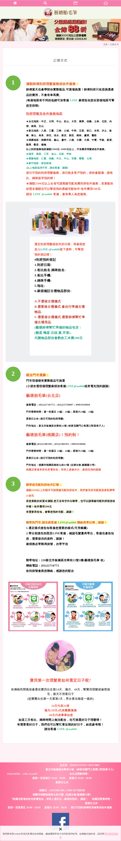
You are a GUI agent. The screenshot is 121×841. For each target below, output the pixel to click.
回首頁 (106, 3)
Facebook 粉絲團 (60, 821)
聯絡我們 (75, 3)
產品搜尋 (45, 3)
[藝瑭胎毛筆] (60, 12)
